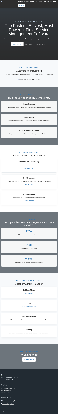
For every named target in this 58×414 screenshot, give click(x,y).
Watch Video (28, 44)
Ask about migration (29, 200)
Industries (26, 1)
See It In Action (40, 44)
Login (54, 1)
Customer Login (5, 392)
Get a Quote (39, 1)
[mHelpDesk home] (8, 1)
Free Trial (21, 5)
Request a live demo (29, 168)
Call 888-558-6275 (47, 1)
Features (20, 1)
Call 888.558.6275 (6, 390)
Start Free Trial (17, 44)
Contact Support (29, 359)
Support (32, 1)
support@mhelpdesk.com (29, 306)
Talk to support (29, 184)
